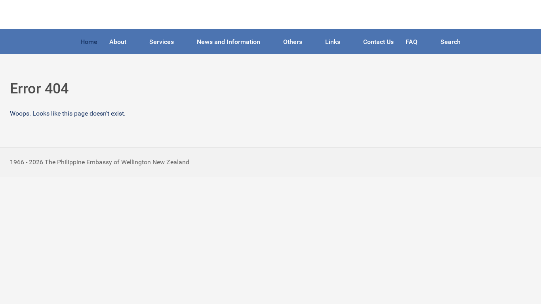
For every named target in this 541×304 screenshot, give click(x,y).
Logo (17, 14)
